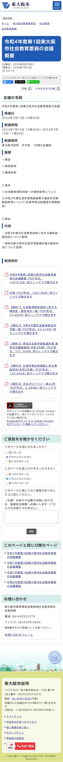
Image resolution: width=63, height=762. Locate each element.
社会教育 (45, 23)
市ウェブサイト (15, 733)
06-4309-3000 (21, 698)
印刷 (24, 88)
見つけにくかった (19, 483)
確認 (31, 531)
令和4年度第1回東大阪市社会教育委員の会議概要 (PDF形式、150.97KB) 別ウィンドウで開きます (34, 278)
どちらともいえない (20, 457)
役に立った (15, 453)
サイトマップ (14, 716)
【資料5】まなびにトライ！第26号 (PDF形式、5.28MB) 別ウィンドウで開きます (33, 388)
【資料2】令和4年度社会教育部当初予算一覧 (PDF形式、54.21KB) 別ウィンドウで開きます (33, 329)
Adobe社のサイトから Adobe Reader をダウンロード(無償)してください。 (30, 422)
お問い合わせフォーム (19, 635)
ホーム (5, 23)
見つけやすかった (19, 474)
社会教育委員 (9, 29)
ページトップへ (54, 659)
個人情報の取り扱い (17, 727)
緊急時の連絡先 (15, 738)
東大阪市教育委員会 (24, 23)
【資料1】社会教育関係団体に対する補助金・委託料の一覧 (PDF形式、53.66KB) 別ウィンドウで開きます (33, 311)
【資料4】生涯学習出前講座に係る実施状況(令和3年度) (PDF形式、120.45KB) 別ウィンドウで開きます (34, 369)
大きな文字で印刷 (45, 88)
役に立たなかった (19, 461)
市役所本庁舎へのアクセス (21, 722)
